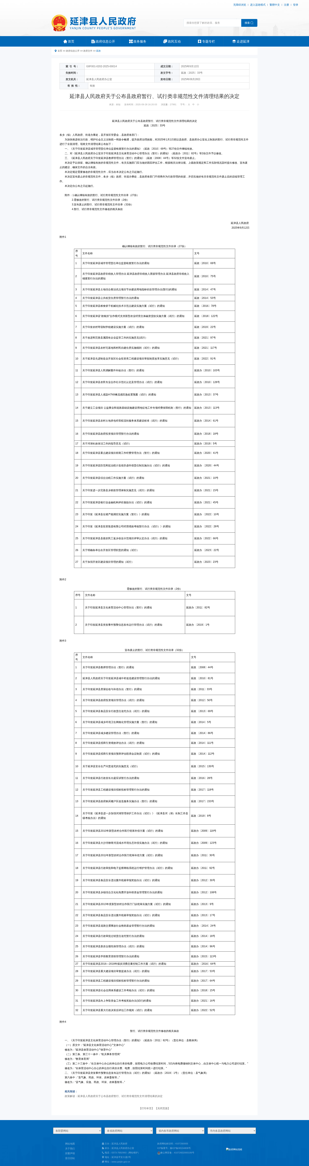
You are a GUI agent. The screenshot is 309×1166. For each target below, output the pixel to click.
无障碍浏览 (239, 4)
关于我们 (70, 1148)
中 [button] (193, 104)
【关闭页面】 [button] (162, 1108)
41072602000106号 (184, 1152)
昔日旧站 (70, 1158)
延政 (98, 50)
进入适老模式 (258, 4)
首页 (60, 50)
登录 (295, 4)
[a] (234, 1152)
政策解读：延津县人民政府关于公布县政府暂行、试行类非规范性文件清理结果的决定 (114, 1096)
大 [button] (189, 104)
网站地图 (70, 1143)
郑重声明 (70, 1153)
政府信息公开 (73, 50)
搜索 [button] (247, 22)
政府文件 (87, 50)
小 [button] (198, 104)
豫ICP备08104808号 (180, 1148)
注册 (286, 4)
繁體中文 (275, 4)
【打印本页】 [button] (146, 1108)
